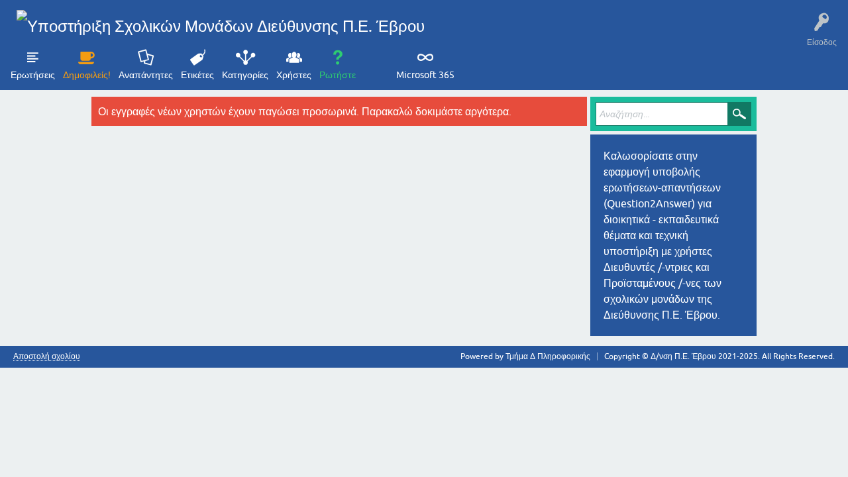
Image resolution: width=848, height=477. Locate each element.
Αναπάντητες (146, 75)
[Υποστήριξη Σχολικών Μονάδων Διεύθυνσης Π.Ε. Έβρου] (221, 26)
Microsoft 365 (425, 75)
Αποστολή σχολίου (46, 356)
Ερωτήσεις (33, 75)
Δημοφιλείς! (87, 75)
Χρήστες (293, 75)
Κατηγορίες (245, 75)
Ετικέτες (197, 75)
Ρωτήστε (337, 75)
